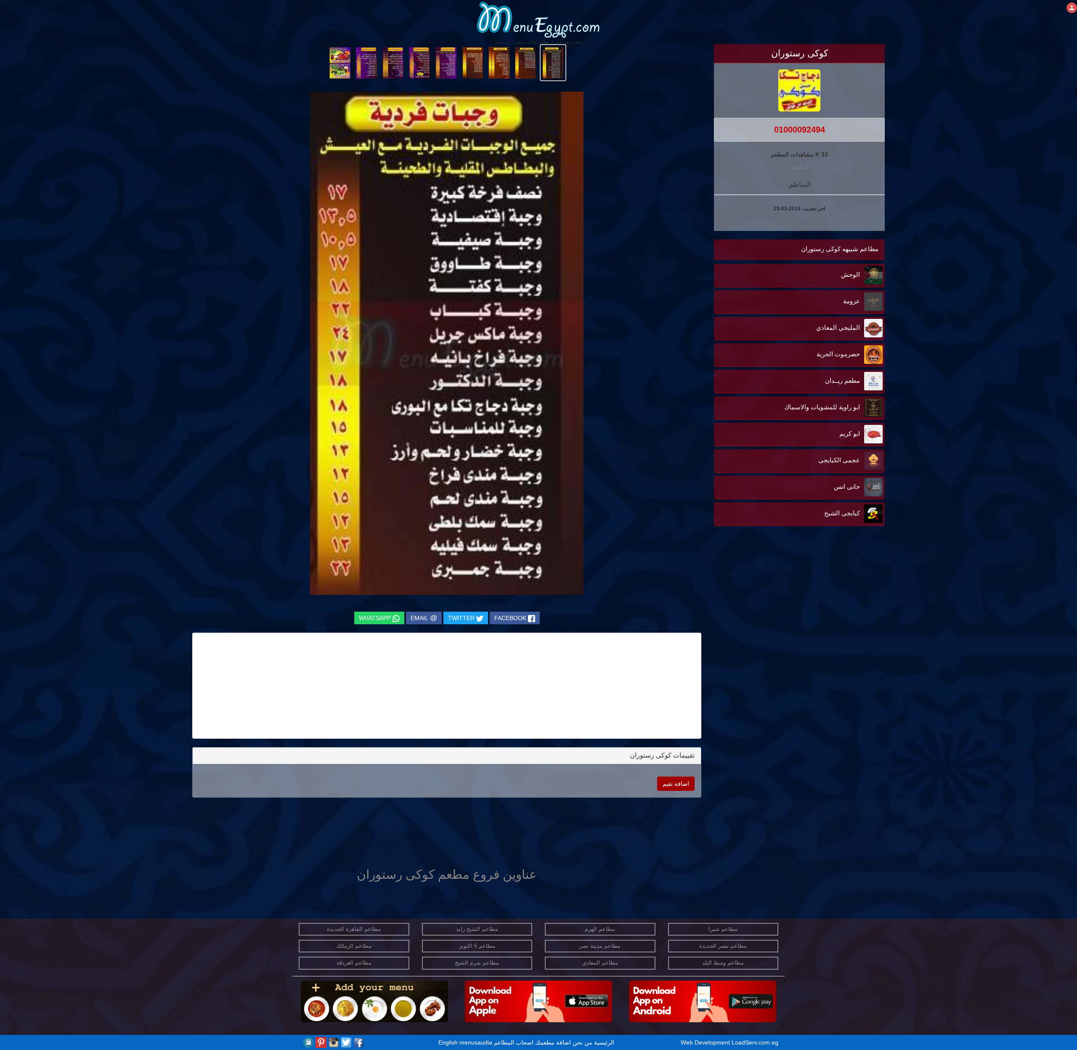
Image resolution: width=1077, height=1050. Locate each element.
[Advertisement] (832, 613)
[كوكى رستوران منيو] (553, 62)
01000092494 (799, 129)
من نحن (582, 1042)
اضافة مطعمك (553, 1042)
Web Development (706, 1042)
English (448, 1042)
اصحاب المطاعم (513, 1042)
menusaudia (475, 1042)
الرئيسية (604, 1042)
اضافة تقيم (676, 783)
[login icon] (1071, 8)
